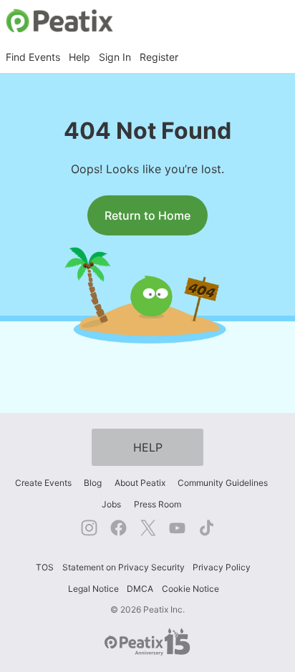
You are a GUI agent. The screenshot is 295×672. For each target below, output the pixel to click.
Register (159, 57)
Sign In (115, 57)
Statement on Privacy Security (123, 567)
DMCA (140, 588)
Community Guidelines (223, 482)
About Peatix (140, 482)
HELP (148, 447)
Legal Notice (93, 588)
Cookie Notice (190, 588)
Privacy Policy (222, 567)
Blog (93, 482)
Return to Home (147, 215)
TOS (45, 567)
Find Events (33, 57)
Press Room (157, 504)
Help (79, 57)
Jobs (111, 504)
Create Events (43, 482)
